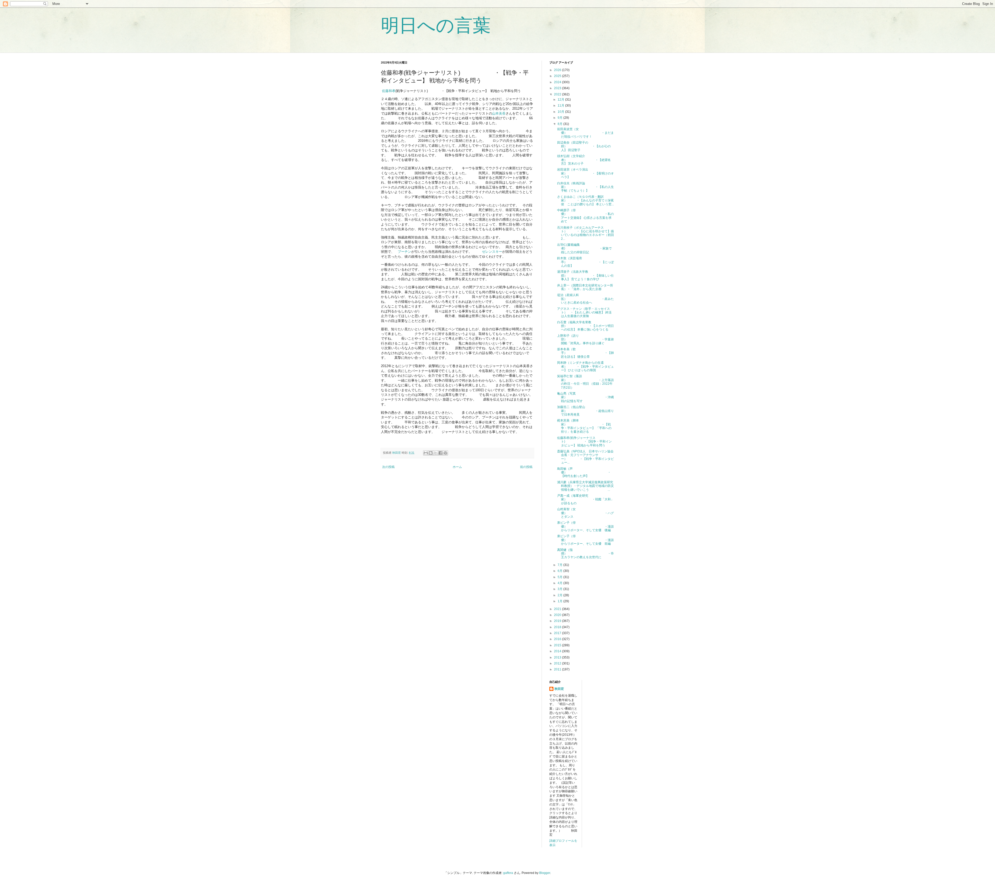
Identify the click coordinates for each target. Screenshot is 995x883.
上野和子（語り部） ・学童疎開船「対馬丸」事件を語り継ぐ (585, 339)
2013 (558, 657)
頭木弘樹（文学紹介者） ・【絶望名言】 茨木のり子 (584, 159)
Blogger (544, 873)
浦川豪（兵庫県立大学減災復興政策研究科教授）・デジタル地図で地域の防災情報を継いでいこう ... (585, 486)
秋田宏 (559, 689)
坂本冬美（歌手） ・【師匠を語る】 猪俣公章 (585, 353)
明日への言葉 (436, 25)
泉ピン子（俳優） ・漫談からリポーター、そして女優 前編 (585, 539)
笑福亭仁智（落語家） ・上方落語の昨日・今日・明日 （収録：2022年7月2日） (585, 381)
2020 (558, 615)
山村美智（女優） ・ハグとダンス (585, 512)
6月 (560, 571)
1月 (560, 601)
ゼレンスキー (492, 252)
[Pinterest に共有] (445, 452)
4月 (560, 583)
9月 (560, 118)
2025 (558, 76)
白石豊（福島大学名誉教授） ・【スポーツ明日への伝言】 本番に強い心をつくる (585, 326)
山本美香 (499, 113)
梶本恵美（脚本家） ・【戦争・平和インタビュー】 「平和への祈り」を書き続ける (584, 426)
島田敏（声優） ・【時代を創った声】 (584, 472)
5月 (560, 577)
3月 (560, 589)
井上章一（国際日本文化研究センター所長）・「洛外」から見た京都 (585, 287)
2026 (558, 70)
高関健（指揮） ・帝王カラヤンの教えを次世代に (585, 553)
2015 (558, 645)
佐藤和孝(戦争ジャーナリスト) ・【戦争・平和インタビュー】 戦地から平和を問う (584, 441)
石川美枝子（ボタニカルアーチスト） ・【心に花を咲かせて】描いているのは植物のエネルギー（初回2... (585, 233)
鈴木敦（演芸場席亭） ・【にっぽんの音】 (585, 262)
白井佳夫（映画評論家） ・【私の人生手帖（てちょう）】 (585, 187)
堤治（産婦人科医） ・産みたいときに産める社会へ (585, 298)
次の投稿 (388, 467)
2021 (558, 609)
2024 (558, 82)
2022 (558, 94)
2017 (558, 633)
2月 (560, 595)
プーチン (404, 252)
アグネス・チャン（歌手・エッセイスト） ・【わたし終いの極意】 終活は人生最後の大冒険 (584, 312)
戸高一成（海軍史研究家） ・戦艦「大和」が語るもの (585, 499)
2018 (558, 627)
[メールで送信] (425, 452)
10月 (561, 112)
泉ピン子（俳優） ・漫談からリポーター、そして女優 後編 (585, 526)
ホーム (457, 467)
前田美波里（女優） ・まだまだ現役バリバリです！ (585, 132)
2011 (558, 669)
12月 (561, 99)
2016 (558, 639)
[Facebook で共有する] (440, 452)
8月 (560, 124)
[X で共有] (435, 452)
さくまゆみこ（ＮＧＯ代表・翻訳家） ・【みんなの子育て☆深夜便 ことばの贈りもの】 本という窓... (585, 200)
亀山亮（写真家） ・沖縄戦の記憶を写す (585, 397)
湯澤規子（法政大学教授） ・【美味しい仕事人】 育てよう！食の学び (585, 275)
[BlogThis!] (430, 452)
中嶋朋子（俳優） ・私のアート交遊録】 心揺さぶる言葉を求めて (585, 215)
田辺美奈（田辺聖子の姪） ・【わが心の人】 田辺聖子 (584, 146)
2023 (558, 88)
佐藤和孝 (388, 91)
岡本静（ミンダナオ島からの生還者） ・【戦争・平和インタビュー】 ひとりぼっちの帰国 (585, 366)
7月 (560, 565)
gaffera (508, 873)
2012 (558, 663)
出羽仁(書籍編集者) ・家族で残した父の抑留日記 (584, 248)
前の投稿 (526, 467)
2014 (558, 651)
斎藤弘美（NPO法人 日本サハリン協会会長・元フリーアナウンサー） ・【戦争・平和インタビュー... (585, 457)
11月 (561, 105)
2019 (558, 621)
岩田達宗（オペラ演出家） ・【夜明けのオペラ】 (585, 173)
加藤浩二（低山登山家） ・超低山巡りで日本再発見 (585, 410)
